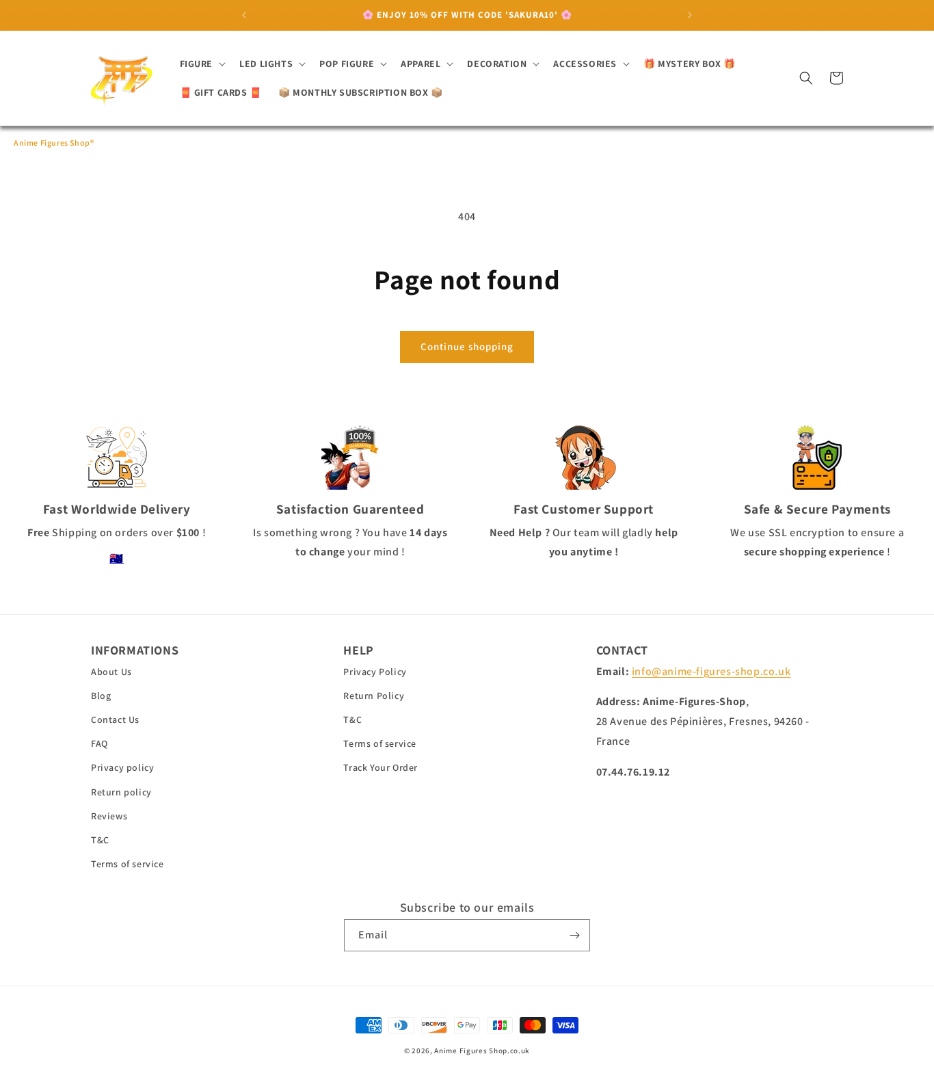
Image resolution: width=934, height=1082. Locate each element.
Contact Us (115, 719)
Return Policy (373, 695)
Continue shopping (467, 346)
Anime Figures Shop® (54, 142)
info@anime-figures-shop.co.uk (711, 671)
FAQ (99, 743)
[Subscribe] (574, 935)
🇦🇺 (116, 558)
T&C (100, 840)
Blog (101, 695)
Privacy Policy (374, 671)
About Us (111, 671)
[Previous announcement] (244, 15)
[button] (202, 63)
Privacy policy (122, 767)
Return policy (121, 792)
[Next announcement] (690, 15)
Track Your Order (380, 767)
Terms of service (127, 864)
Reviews (109, 816)
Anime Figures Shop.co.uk (482, 1050)
